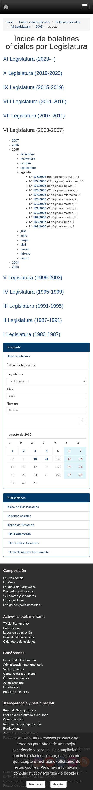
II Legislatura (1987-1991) (32, 320)
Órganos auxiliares (16, 678)
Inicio (10, 22)
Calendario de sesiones (19, 641)
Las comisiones (13, 600)
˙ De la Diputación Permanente (28, 552)
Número (12, 403)
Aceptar (58, 784)
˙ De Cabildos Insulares (23, 543)
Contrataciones (13, 719)
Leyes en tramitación (17, 632)
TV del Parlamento (16, 623)
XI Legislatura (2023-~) (29, 59)
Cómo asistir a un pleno (19, 673)
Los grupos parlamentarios (21, 605)
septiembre (28, 167)
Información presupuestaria (22, 724)
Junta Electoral (13, 682)
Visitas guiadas (13, 669)
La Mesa (9, 582)
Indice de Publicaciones (23, 507)
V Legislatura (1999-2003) (32, 277)
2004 (15, 262)
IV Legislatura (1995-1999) (33, 292)
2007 (15, 140)
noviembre (28, 158)
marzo (25, 249)
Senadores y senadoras (19, 596)
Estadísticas (11, 687)
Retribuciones (12, 728)
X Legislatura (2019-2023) (32, 73)
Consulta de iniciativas (18, 637)
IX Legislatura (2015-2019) (33, 87)
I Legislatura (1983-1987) (31, 334)
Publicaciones (12, 628)
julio (23, 231)
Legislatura (15, 374)
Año (10, 389)
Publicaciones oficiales (34, 22)
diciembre (27, 154)
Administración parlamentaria (23, 664)
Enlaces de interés (16, 691)
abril (23, 244)
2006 (15, 145)
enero (25, 258)
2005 (39, 26)
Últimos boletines (18, 356)
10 (35, 459)
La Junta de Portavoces (19, 587)
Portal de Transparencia (19, 710)
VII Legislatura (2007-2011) (34, 116)
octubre (26, 163)
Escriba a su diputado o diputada (25, 715)
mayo (24, 240)
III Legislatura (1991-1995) (33, 306)
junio (24, 235)
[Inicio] (5, 7)
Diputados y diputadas (18, 591)
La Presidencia (13, 578)
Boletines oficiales (68, 22)
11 (46, 459)
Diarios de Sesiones (20, 525)
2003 (15, 267)
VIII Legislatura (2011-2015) (34, 101)
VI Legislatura (20, 26)
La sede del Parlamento (19, 660)
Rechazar (35, 784)
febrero (25, 253)
